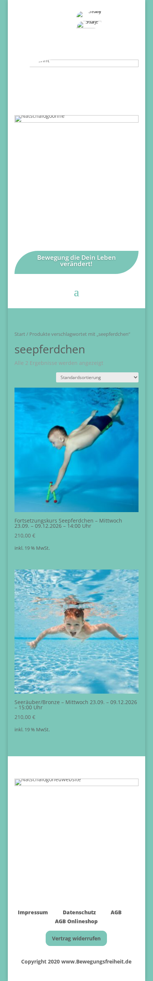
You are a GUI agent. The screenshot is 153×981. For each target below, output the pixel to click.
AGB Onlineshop (76, 921)
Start (19, 334)
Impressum (33, 912)
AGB (116, 912)
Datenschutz (78, 912)
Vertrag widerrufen (76, 938)
